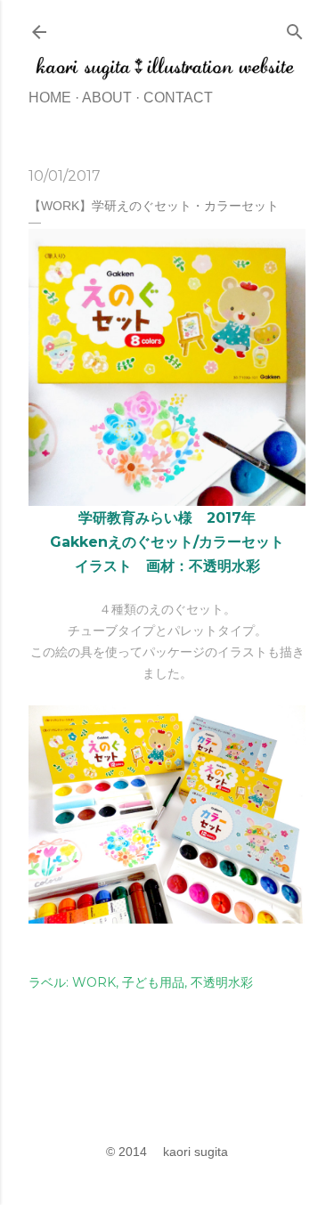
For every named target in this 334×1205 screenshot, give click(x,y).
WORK (94, 982)
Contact (178, 97)
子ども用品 (153, 982)
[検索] (294, 28)
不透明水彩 (222, 982)
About (107, 97)
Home (50, 97)
